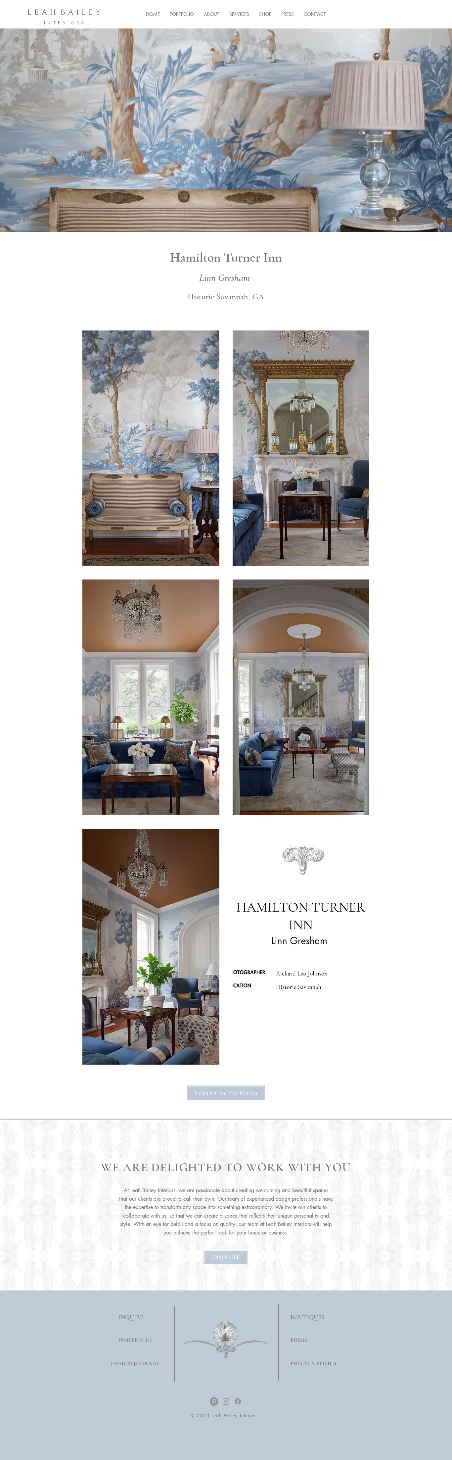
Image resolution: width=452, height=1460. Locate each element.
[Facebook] (238, 1401)
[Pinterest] (214, 1401)
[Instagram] (226, 1401)
